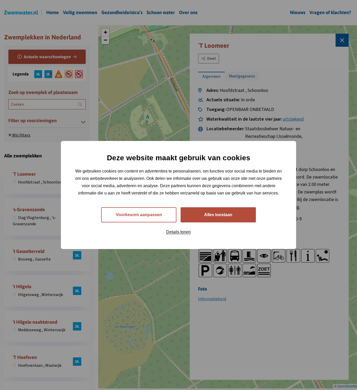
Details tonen (178, 232)
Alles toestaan (218, 214)
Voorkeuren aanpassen (139, 214)
